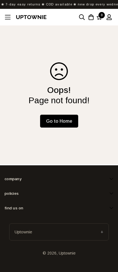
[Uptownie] (31, 17)
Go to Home (59, 121)
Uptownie (23, 231)
